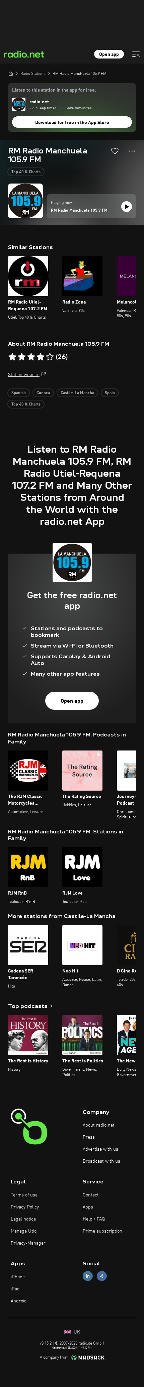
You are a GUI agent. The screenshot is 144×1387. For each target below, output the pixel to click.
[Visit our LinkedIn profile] (87, 1276)
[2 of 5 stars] (21, 357)
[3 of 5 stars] (31, 357)
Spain (110, 393)
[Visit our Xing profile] (101, 1276)
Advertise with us (100, 1149)
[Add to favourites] (115, 150)
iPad (15, 1289)
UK (76, 1332)
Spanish (18, 393)
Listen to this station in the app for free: (54, 90)
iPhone (18, 1277)
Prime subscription (102, 1231)
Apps (88, 1207)
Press (89, 1137)
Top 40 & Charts (26, 172)
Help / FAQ (94, 1219)
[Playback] (126, 206)
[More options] (132, 151)
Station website (24, 374)
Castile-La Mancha (77, 393)
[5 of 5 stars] (50, 357)
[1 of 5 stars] (12, 357)
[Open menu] (136, 54)
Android (19, 1301)
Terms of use (24, 1195)
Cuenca (43, 393)
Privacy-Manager (28, 1243)
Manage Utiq (24, 1231)
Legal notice (23, 1219)
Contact (91, 1195)
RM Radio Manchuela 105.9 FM (79, 211)
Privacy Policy (25, 1207)
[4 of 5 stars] (40, 357)
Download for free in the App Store (72, 122)
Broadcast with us (101, 1161)
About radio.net (99, 1125)
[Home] (10, 73)
